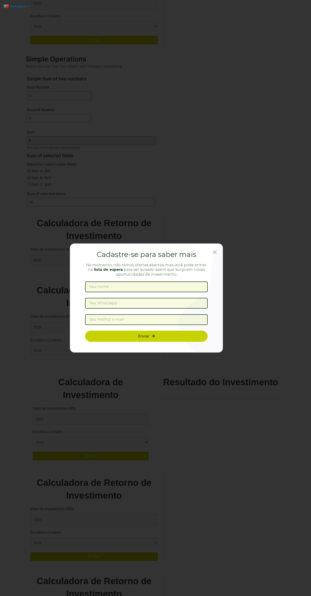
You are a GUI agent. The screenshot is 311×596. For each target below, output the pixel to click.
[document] (155, 298)
